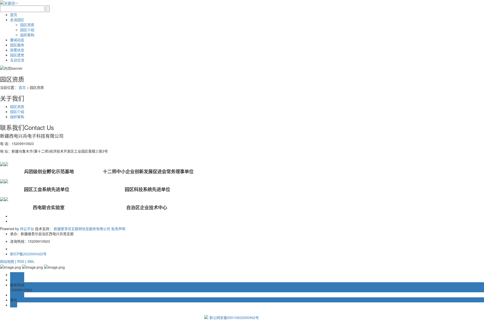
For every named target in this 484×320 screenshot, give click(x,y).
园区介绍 (27, 29)
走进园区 (17, 19)
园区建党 (17, 54)
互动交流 (17, 59)
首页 (13, 14)
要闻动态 (17, 39)
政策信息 (17, 49)
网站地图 (7, 261)
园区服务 (17, 44)
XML (31, 261)
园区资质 (27, 24)
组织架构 (27, 34)
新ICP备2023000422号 (28, 253)
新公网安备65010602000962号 (234, 317)
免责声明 (118, 228)
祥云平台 (27, 228)
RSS (20, 261)
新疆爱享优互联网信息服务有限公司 (82, 228)
